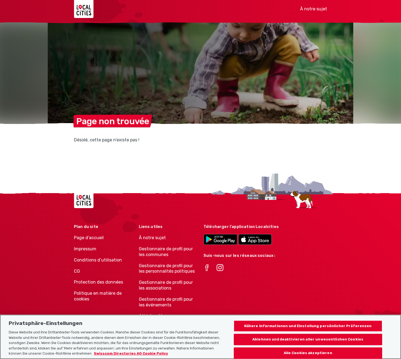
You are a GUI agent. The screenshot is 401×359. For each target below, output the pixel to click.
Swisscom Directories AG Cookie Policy (131, 353)
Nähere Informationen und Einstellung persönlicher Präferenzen (308, 326)
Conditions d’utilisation (98, 260)
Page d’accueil (89, 237)
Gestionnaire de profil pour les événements (166, 302)
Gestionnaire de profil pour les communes (166, 251)
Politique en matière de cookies (98, 296)
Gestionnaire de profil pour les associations (166, 285)
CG (77, 271)
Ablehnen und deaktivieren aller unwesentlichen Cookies (307, 339)
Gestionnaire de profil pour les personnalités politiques (167, 268)
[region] (200, 337)
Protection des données (98, 282)
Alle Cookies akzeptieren (308, 353)
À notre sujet (313, 8)
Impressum (85, 248)
